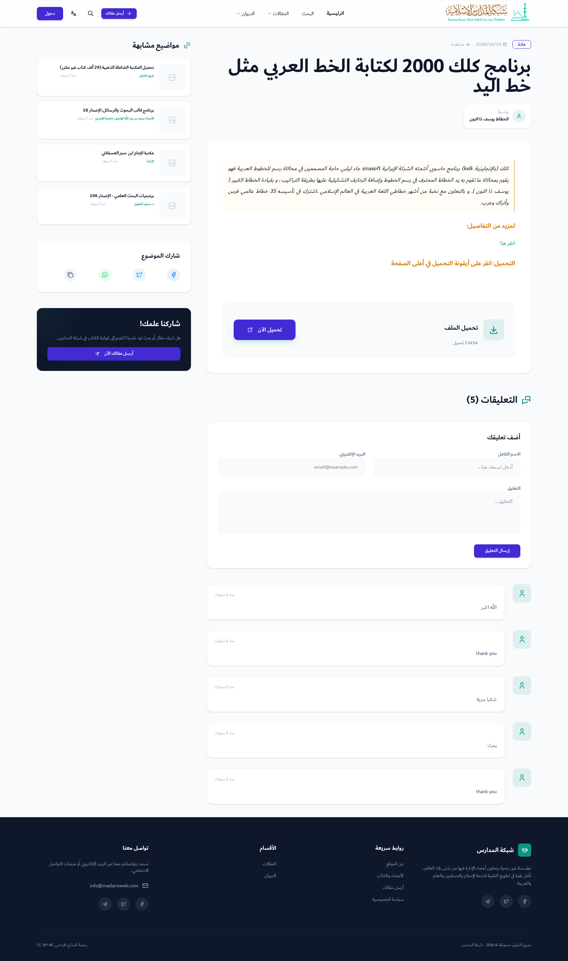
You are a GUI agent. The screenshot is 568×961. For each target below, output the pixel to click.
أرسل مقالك (115, 13)
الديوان (248, 13)
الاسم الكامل (509, 454)
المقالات (281, 13)
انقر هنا (507, 243)
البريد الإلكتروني (352, 454)
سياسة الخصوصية (388, 899)
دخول (50, 13)
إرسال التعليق (497, 551)
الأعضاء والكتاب (390, 875)
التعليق (514, 488)
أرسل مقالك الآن (118, 353)
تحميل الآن (270, 330)
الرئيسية (335, 13)
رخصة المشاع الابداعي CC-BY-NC (62, 945)
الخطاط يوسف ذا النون (489, 119)
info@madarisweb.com (114, 886)
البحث (308, 13)
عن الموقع (395, 864)
